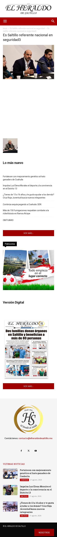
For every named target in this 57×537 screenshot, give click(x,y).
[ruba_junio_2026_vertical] (28, 289)
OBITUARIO (8, 220)
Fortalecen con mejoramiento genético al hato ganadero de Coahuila (24, 178)
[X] (28, 451)
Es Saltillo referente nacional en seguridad (27, 28)
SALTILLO (24, 496)
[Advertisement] (28, 108)
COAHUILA (24, 480)
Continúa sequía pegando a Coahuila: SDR (22, 204)
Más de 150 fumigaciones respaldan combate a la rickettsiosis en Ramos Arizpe (26, 212)
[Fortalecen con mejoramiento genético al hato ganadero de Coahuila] (10, 474)
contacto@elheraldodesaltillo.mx (35, 438)
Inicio (5, 28)
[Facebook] (21, 451)
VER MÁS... (28, 233)
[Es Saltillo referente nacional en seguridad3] (28, 78)
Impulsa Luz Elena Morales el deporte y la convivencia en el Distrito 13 (27, 187)
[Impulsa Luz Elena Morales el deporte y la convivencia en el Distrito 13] (10, 490)
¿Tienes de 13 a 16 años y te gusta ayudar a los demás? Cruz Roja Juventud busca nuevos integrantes (28, 196)
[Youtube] (36, 451)
